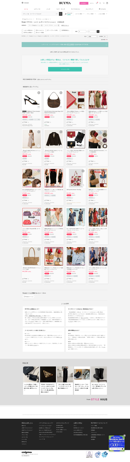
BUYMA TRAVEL (59, 427)
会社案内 (93, 439)
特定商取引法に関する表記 (97, 427)
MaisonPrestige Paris (27, 125)
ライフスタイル (75, 9)
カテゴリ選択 (78, 13)
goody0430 (69, 243)
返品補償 (31, 119)
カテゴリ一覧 (25, 437)
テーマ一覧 (24, 439)
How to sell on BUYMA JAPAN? (45, 432)
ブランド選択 (90, 13)
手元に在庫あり (29, 32)
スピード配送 (40, 32)
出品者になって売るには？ (45, 427)
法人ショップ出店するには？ (45, 430)
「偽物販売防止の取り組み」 (35, 315)
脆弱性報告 (93, 437)
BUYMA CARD (59, 425)
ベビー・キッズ (60, 9)
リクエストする (65, 69)
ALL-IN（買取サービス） (61, 429)
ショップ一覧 (42, 439)
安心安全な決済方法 (78, 432)
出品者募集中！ (83, 3)
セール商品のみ (29, 30)
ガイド (75, 425)
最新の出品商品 (25, 432)
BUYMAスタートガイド (79, 427)
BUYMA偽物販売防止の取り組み (81, 434)
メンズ (48, 9)
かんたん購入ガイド (78, 430)
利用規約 (93, 430)
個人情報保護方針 (25, 455)
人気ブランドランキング (27, 430)
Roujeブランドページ (27, 19)
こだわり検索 (101, 13)
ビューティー (89, 9)
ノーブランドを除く (53, 30)
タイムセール (40, 30)
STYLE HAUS (59, 431)
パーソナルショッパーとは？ (45, 425)
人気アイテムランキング (27, 427)
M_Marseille (70, 125)
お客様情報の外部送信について (98, 434)
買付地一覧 (24, 441)
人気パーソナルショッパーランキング (47, 434)
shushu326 (69, 203)
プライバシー (94, 432)
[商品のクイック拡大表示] (38, 92)
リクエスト (103, 9)
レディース (37, 9)
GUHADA (46, 125)
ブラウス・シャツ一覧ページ (43, 19)
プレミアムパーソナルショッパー (46, 436)
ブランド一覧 (25, 434)
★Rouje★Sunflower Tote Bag (74, 189)
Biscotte (24, 164)
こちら (31, 321)
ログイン (92, 3)
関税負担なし (66, 30)
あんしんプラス (84, 317)
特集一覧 (24, 425)
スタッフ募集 (94, 425)
